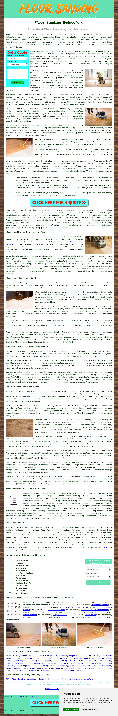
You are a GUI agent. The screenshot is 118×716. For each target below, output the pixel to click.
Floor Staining (32, 671)
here (105, 547)
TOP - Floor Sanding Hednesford (21, 679)
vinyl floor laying (44, 612)
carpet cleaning (60, 615)
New (12, 696)
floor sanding (76, 75)
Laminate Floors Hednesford (52, 679)
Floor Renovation (87, 661)
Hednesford (50, 210)
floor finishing (88, 508)
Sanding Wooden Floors (40, 661)
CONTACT (99, 17)
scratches (75, 470)
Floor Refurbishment (43, 656)
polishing (83, 360)
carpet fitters (30, 615)
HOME (80, 17)
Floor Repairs (20, 661)
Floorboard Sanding (59, 666)
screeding (27, 617)
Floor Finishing (24, 658)
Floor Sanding (76, 663)
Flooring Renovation (21, 656)
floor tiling (41, 607)
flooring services (64, 513)
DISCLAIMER (107, 17)
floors (96, 436)
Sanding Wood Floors (71, 671)
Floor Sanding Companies (66, 656)
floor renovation (31, 501)
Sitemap (7, 696)
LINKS (86, 17)
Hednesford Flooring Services (26, 555)
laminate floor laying (77, 607)
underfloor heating (100, 605)
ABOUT (92, 17)
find (13, 527)
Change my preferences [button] (88, 709)
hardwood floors (75, 420)
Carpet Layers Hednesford (81, 679)
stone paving (91, 615)
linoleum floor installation (95, 610)
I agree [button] (67, 709)
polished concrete (56, 610)
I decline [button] (75, 709)
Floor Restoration (62, 658)
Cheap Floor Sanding (90, 656)
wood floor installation (84, 612)
